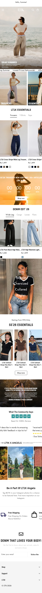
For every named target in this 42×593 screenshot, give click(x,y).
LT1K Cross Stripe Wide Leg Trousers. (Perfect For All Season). (13, 159)
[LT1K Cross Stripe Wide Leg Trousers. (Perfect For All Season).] (14, 138)
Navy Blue (1, 167)
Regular (21, 277)
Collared (21, 289)
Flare (34, 214)
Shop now (21, 198)
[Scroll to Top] (38, 581)
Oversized (21, 283)
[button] (37, 9)
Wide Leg (10, 214)
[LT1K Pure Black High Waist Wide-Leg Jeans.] (10, 233)
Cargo (19, 214)
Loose (27, 214)
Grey (10, 167)
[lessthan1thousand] (21, 10)
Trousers (13, 115)
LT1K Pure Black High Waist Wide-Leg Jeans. (10, 250)
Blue (22, 257)
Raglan (21, 295)
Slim (21, 271)
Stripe (21, 301)
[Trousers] (13, 88)
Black (7, 167)
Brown (4, 167)
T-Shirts (23, 115)
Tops (30, 115)
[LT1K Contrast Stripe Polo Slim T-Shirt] (6, 349)
